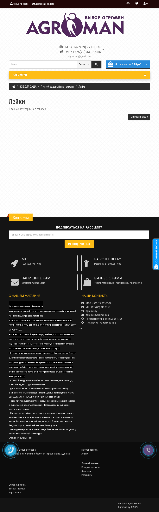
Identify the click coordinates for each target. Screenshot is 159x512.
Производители (89, 449)
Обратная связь (17, 484)
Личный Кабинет (90, 463)
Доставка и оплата (44, 4)
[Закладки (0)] (136, 3)
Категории (20, 74)
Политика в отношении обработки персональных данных (39, 453)
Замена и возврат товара (22, 449)
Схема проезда (21, 4)
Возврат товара (17, 488)
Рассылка (86, 475)
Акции (84, 453)
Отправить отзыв (139, 116)
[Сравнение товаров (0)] (128, 3)
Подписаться (81, 244)
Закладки (86, 471)
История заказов (90, 467)
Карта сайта (15, 492)
